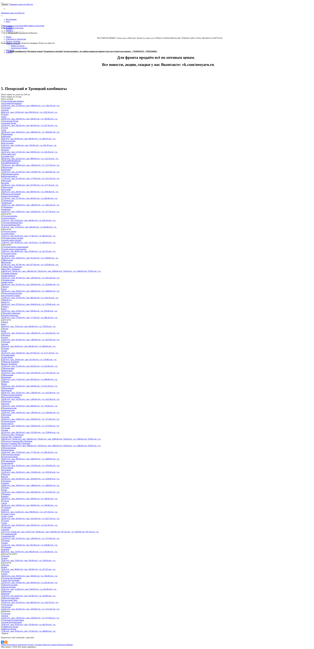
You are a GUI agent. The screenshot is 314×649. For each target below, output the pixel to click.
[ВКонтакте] (2, 642)
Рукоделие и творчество (16, 39)
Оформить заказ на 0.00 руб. (21, 4)
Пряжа (8, 37)
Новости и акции (50, 645)
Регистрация (11, 19)
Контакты (10, 50)
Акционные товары (19, 48)
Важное (69, 645)
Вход (8, 21)
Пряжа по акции (18, 46)
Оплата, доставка (13, 41)
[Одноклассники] (5, 642)
